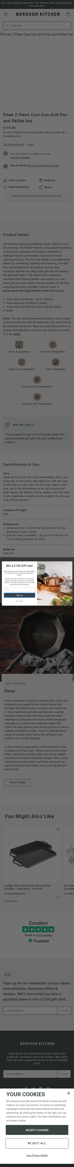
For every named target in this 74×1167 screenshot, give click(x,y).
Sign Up (19, 595)
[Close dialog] (69, 563)
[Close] (68, 1093)
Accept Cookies (37, 1130)
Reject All (37, 1143)
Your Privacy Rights (37, 1155)
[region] (37, 1126)
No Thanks (19, 601)
